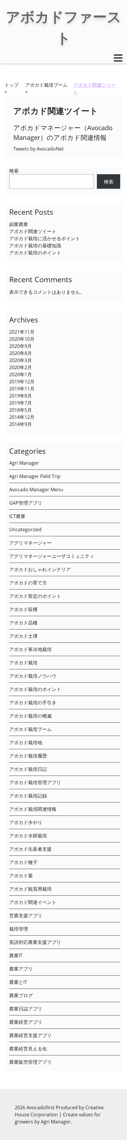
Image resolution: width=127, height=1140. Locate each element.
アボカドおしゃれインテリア (40, 569)
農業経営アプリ (25, 1022)
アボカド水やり (25, 822)
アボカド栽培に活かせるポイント (44, 238)
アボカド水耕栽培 (28, 835)
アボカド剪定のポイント (35, 596)
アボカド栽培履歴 (28, 756)
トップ (11, 85)
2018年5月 (20, 410)
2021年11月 (22, 332)
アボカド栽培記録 (28, 795)
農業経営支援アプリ (30, 1035)
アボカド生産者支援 (30, 849)
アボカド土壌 (23, 636)
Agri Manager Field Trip (35, 476)
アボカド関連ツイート (32, 231)
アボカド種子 (23, 862)
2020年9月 (20, 346)
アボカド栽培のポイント (35, 252)
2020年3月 (20, 360)
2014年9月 (20, 424)
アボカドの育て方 (28, 582)
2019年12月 (22, 381)
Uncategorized (25, 529)
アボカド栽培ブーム (46, 85)
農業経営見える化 (28, 1048)
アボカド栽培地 (25, 742)
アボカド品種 (23, 622)
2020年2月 (20, 367)
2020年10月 (22, 339)
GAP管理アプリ (25, 503)
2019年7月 (20, 403)
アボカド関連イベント (32, 902)
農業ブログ (21, 995)
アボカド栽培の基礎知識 (35, 245)
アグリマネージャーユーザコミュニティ (51, 556)
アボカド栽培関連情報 (32, 809)
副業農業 (18, 224)
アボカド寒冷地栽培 (30, 649)
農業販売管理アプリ (30, 1062)
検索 (14, 170)
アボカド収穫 (23, 609)
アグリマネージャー (30, 543)
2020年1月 (20, 374)
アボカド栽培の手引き (32, 702)
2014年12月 (22, 417)
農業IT (15, 955)
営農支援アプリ (25, 915)
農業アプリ (21, 968)
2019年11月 (22, 388)
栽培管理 (18, 929)
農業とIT (18, 982)
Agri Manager (24, 463)
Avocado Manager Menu (36, 489)
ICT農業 (17, 516)
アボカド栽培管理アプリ (35, 782)
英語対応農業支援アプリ (35, 942)
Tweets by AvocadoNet (38, 149)
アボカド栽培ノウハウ (32, 676)
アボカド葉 (21, 875)
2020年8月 (20, 353)
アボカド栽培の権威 (30, 716)
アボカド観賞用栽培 (30, 889)
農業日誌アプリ (25, 1008)
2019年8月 (20, 396)
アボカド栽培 (23, 662)
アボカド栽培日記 (28, 769)
